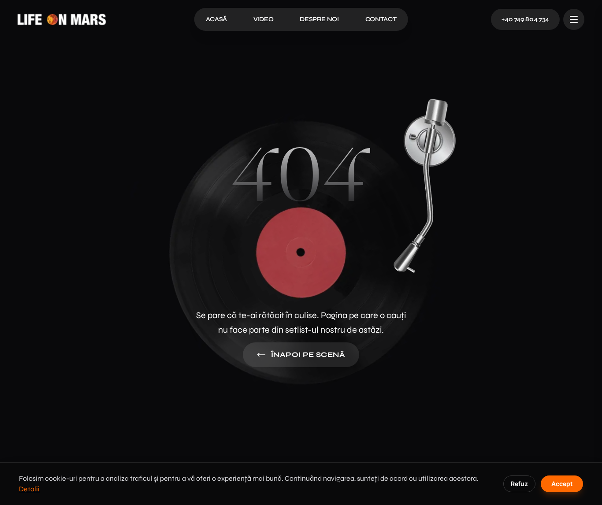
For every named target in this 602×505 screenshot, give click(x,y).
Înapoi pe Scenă (308, 354)
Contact (381, 19)
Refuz (519, 483)
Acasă (216, 19)
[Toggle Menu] (573, 19)
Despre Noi (319, 19)
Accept (561, 483)
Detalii (29, 489)
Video (263, 19)
